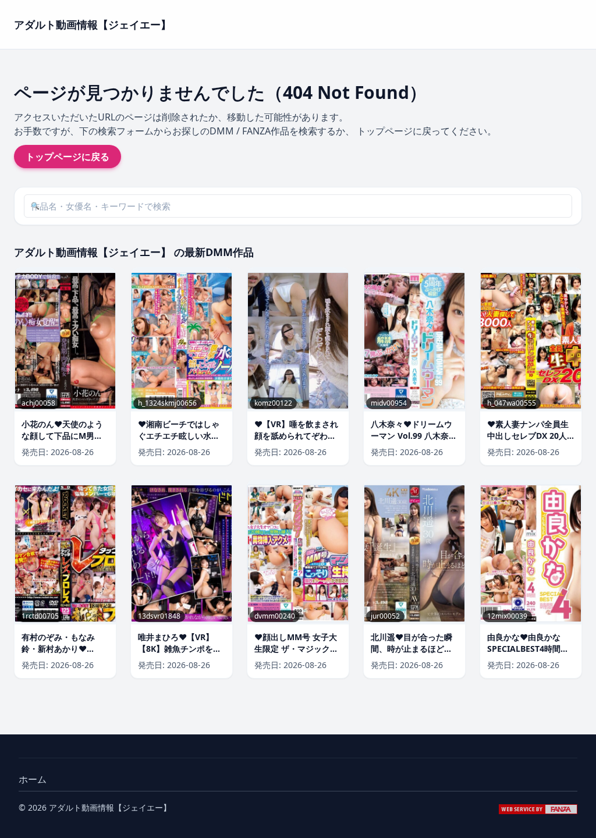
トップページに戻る (67, 156)
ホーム (33, 779)
